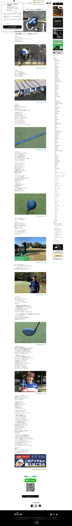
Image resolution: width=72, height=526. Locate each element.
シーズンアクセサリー (58, 194)
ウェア (56, 169)
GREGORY (56, 92)
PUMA (56, 139)
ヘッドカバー (57, 196)
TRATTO (56, 154)
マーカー (56, 199)
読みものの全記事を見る (58, 223)
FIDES (56, 82)
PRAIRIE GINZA (57, 138)
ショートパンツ (57, 177)
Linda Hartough (57, 107)
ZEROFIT (56, 158)
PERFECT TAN (57, 134)
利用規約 (54, 517)
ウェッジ (56, 217)
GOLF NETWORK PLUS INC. (20, 519)
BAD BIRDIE (56, 70)
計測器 (56, 202)
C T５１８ (17, 37)
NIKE (55, 126)
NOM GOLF (56, 127)
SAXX (55, 143)
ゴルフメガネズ (57, 227)
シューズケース (57, 209)
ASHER (56, 69)
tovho (55, 153)
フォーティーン (27, 38)
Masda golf (56, 112)
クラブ (56, 214)
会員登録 (21, 517)
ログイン (17, 517)
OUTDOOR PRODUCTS (58, 131)
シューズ (56, 192)
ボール (56, 198)
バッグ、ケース (57, 205)
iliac (55, 97)
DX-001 (16, 114)
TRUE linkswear (57, 156)
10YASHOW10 (57, 63)
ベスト (56, 173)
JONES (56, 100)
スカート (56, 180)
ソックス (56, 191)
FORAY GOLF (57, 85)
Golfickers (56, 89)
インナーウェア (57, 183)
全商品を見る (56, 59)
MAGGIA (56, 109)
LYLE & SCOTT (57, 108)
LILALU (56, 105)
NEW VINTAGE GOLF (58, 123)
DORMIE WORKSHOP (58, 81)
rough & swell (57, 142)
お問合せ (30, 517)
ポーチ (56, 211)
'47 (55, 62)
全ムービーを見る (57, 242)
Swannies (56, 146)
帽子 (55, 187)
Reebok (56, 141)
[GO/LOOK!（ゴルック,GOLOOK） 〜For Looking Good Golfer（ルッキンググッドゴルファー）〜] (18, 513)
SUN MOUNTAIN (57, 145)
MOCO (56, 118)
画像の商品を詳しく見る (41, 67)
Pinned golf (56, 135)
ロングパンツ (57, 179)
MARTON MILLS (57, 111)
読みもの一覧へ (30, 496)
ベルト (56, 190)
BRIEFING (56, 74)
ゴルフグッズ (57, 195)
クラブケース (57, 210)
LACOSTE (56, 104)
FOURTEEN (56, 86)
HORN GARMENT (57, 96)
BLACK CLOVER (57, 73)
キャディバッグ (57, 206)
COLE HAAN (56, 78)
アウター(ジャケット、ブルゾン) (60, 175)
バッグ (56, 207)
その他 (56, 184)
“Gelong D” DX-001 (18, 71)
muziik (56, 120)
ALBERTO (56, 66)
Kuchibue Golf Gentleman (59, 103)
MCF (55, 115)
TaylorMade (56, 149)
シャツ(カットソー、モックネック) (60, 172)
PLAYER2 (56, 137)
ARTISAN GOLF (57, 67)
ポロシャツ (56, 171)
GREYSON (56, 93)
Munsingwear (57, 119)
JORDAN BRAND (57, 101)
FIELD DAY (56, 84)
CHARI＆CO (56, 77)
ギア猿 (56, 165)
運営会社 (33, 517)
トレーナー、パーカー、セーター (60, 176)
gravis (56, 90)
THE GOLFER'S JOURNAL (59, 150)
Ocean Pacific (57, 130)
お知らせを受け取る (12, 26)
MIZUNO (56, 116)
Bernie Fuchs (57, 71)
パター (56, 218)
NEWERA (56, 124)
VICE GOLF (56, 157)
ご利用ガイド (26, 517)
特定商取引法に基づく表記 (40, 517)
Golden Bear (56, 88)
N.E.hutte (56, 122)
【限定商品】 (57, 164)
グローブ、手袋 (57, 188)
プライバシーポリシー (48, 517)
